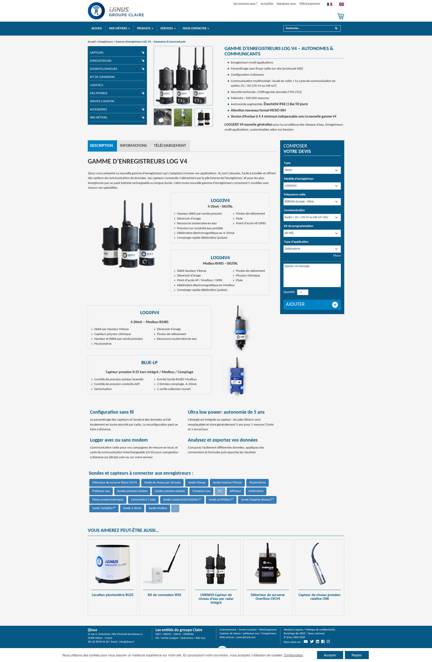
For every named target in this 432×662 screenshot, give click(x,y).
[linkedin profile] (317, 641)
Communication (294, 210)
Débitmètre (256, 491)
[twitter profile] (312, 641)
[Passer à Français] (329, 5)
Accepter (330, 655)
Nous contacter (195, 28)
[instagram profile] (328, 641)
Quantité (289, 292)
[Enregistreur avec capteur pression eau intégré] (238, 373)
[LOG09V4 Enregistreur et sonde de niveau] (163, 117)
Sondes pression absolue (170, 491)
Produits (144, 28)
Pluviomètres (257, 482)
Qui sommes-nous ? (245, 4)
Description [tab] (101, 146)
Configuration (293, 655)
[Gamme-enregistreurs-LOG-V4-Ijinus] (183, 75)
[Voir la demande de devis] (340, 16)
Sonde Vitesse (196, 482)
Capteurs (96, 52)
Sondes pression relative (132, 491)
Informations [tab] (133, 146)
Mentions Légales (293, 629)
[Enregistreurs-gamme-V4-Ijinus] (203, 118)
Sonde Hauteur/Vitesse (227, 482)
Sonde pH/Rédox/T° (221, 499)
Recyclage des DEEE (295, 633)
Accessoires (98, 109)
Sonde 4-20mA (132, 508)
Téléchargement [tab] (170, 146)
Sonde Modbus (158, 508)
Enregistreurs (105, 42)
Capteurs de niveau (230, 633)
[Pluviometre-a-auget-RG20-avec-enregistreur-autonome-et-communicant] (183, 118)
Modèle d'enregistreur (299, 179)
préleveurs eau (251, 633)
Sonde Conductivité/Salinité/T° (182, 499)
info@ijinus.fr (126, 642)
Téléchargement (309, 4)
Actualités (267, 4)
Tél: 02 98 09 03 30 (98, 642)
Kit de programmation (298, 226)
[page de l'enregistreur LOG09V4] (242, 327)
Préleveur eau (101, 491)
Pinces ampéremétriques (108, 499)
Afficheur (235, 491)
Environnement (228, 629)
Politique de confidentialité (320, 629)
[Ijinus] (116, 10)
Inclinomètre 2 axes (143, 499)
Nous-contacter (316, 633)
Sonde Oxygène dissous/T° (257, 499)
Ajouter (295, 304)
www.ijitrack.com (246, 637)
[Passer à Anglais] (341, 5)
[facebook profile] (322, 641)
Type (287, 163)
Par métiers (98, 117)
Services (166, 28)
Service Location (102, 101)
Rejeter (357, 655)
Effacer (337, 255)
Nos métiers (118, 28)
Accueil (96, 28)
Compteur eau (201, 491)
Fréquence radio (295, 194)
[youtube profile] (306, 641)
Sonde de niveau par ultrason (162, 482)
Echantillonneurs (103, 69)
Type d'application (296, 242)
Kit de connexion (102, 77)
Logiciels (96, 85)
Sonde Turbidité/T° (104, 508)
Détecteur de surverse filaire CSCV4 (114, 482)
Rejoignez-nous (286, 4)
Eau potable (99, 93)
